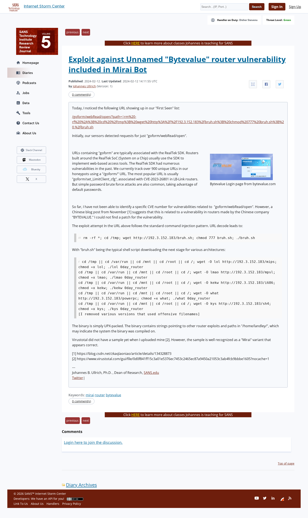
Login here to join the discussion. (93, 442)
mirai (90, 395)
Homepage (30, 62)
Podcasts (29, 82)
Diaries (27, 72)
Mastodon (35, 159)
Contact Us (30, 123)
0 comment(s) (81, 95)
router (100, 395)
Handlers (53, 504)
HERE (135, 43)
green (287, 20)
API (50, 499)
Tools (26, 113)
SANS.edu (151, 372)
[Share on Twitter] (280, 84)
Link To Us (21, 504)
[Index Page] (13, 6)
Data (26, 103)
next (86, 32)
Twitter (77, 378)
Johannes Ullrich (84, 86)
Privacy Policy (71, 504)
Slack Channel (34, 150)
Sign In (277, 6)
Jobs (25, 92)
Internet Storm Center (44, 6)
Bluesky (35, 169)
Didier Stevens (248, 20)
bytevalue (113, 395)
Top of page (286, 463)
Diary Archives (81, 485)
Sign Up (295, 6)
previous (72, 32)
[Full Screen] (253, 84)
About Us (29, 133)
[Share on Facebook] (266, 84)
